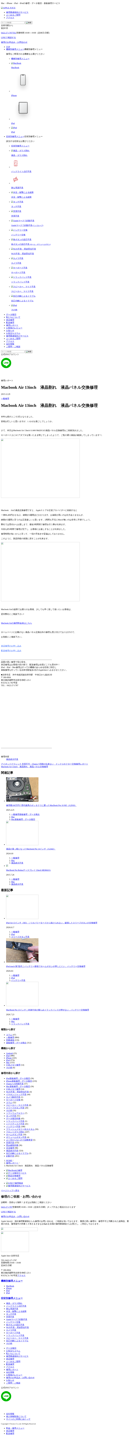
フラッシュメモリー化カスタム (20, 1129)
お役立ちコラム (13, 333)
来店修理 (10, 320)
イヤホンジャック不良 (16, 1094)
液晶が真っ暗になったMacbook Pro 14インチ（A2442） (31, 849)
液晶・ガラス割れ (14, 1303)
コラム (9, 1035)
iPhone (9, 1058)
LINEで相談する (8, 1212)
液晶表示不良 (12, 759)
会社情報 (10, 344)
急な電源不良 (12, 1309)
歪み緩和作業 (12, 1145)
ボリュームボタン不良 (16, 1137)
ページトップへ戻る (10, 1190)
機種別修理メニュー (15, 49)
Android (9, 1053)
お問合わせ (14, 42)
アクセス (10, 18)
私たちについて (13, 317)
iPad (13, 934)
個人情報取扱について (16, 1416)
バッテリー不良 (18, 980)
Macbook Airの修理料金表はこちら (16, 623)
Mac (13, 817)
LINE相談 (8, 37)
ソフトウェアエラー (15, 1113)
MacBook (10, 1286)
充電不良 (10, 1143)
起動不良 (10, 1156)
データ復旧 (11, 314)
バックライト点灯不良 (16, 1306)
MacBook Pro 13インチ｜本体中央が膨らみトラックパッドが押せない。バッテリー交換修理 (47, 1010)
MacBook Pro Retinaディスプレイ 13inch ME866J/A (28, 870)
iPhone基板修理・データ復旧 (19, 1081)
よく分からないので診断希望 (19, 1140)
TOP (8, 47)
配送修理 (10, 322)
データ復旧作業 (13, 1118)
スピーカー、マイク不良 (17, 1338)
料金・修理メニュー (15, 1428)
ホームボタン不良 (14, 1135)
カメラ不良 (11, 1330)
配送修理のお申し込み (11, 651)
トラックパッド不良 (20, 1024)
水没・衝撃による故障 (16, 1311)
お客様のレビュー (14, 328)
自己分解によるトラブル (17, 1153)
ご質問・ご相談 (13, 347)
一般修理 (5, 398)
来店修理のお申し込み (11, 646)
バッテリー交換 (13, 1322)
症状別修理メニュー (15, 136)
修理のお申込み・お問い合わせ (15, 1216)
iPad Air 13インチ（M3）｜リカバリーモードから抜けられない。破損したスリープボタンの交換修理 (51, 923)
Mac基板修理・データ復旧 (23, 819)
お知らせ (10, 330)
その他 (9, 1068)
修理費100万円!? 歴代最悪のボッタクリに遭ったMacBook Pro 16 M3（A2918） (41, 805)
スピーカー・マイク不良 (17, 1105)
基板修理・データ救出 (29, 814)
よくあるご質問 (13, 15)
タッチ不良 (11, 1116)
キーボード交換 (13, 1100)
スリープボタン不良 (20, 937)
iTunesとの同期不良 (15, 1084)
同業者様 (10, 1040)
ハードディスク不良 (15, 1124)
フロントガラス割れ (15, 1132)
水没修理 (10, 1148)
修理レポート (12, 325)
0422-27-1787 (8, 33)
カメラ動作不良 (13, 1097)
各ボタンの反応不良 (15, 1325)
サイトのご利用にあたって (18, 1419)
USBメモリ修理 (13, 1065)
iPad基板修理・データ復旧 (18, 1078)
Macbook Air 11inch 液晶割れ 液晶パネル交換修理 (24, 767)
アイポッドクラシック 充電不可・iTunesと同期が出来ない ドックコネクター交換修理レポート (44, 764)
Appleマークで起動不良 (16, 1319)
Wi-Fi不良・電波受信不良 (17, 1092)
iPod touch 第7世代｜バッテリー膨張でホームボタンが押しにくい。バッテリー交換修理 (45, 966)
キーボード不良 (13, 1333)
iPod (13, 978)
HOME (9, 1160)
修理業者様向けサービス (17, 12)
